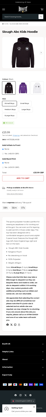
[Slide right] (41, 52)
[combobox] (23, 17)
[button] (3, 9)
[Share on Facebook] (7, 324)
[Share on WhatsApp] (15, 324)
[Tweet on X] (11, 324)
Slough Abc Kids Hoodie (19, 24)
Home (6, 24)
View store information (15, 194)
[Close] (34, 407)
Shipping (16, 135)
